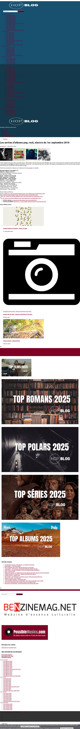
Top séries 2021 (10, 51)
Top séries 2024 (10, 47)
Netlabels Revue (6, 657)
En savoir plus (35, 726)
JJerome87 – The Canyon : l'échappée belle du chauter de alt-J (21, 568)
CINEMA (5, 132)
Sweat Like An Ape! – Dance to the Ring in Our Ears (17, 314)
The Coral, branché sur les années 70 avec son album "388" (20, 582)
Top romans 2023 (10, 59)
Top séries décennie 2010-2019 (14, 55)
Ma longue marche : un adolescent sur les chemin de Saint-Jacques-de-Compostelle (27, 572)
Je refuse (29, 726)
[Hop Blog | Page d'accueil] (19, 8)
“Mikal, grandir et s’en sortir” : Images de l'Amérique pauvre (20, 574)
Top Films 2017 (10, 43)
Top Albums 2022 (10, 18)
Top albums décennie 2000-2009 (14, 30)
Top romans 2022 (10, 60)
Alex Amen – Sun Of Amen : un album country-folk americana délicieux (23, 576)
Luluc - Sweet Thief (10, 571)
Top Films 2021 (10, 36)
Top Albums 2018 (10, 24)
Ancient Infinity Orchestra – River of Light (15, 228)
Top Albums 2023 (10, 16)
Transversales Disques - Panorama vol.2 (15, 579)
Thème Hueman (24, 711)
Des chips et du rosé (7, 656)
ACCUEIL (5, 129)
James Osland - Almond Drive (11, 340)
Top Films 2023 (10, 34)
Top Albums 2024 (10, 15)
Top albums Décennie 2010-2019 (15, 23)
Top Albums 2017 (10, 26)
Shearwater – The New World (12, 566)
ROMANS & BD (7, 135)
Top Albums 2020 (10, 20)
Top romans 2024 (10, 58)
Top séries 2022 (10, 50)
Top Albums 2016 (10, 27)
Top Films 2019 (10, 39)
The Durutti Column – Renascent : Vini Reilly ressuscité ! (19, 564)
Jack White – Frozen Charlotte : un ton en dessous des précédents (22, 570)
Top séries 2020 (10, 52)
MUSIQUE (5, 131)
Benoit (4, 146)
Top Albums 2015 (10, 28)
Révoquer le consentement (9, 647)
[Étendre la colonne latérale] (0, 346)
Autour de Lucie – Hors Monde (13, 578)
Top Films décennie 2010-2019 (14, 40)
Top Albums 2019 (10, 22)
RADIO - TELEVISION (8, 136)
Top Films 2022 (10, 35)
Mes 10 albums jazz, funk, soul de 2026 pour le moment (19, 567)
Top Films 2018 (10, 42)
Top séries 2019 (10, 54)
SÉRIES (5, 133)
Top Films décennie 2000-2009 (14, 44)
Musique (5, 139)
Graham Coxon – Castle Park (12, 575)
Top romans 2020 (10, 63)
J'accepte (23, 726)
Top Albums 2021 (10, 19)
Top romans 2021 (10, 62)
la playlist (30, 168)
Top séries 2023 (10, 48)
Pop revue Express (7, 654)
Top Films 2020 (10, 38)
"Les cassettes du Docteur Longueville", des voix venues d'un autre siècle (24, 580)
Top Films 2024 (10, 32)
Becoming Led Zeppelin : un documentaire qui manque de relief (21, 583)
